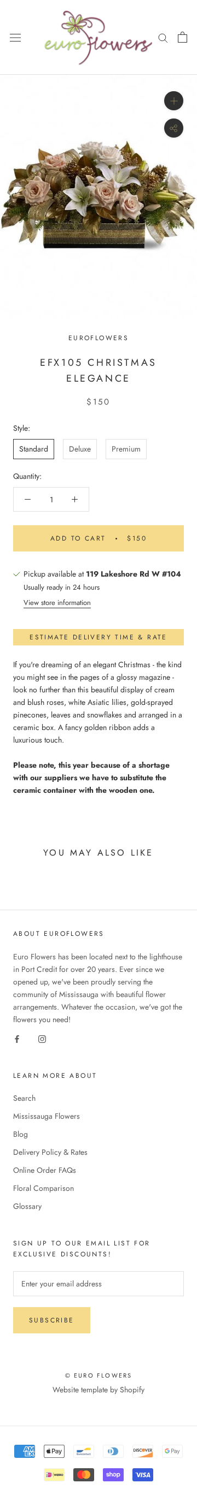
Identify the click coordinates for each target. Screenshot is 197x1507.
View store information (57, 602)
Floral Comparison (43, 1188)
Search (24, 1098)
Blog (20, 1134)
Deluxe (80, 448)
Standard (33, 448)
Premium (126, 448)
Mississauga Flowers (46, 1116)
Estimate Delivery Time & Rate (98, 637)
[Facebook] (17, 1038)
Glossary (27, 1206)
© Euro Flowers (98, 1375)
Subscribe (51, 1320)
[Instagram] (42, 1038)
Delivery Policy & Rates (50, 1152)
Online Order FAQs (44, 1170)
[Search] (163, 37)
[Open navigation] (15, 37)
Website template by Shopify (98, 1389)
